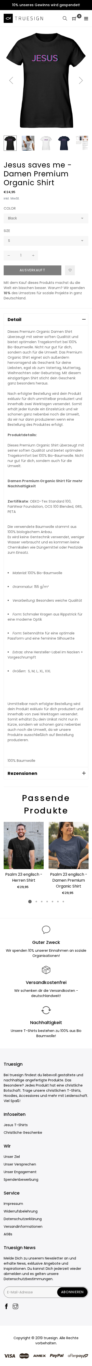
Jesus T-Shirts (16, 1124)
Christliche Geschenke (23, 1132)
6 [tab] (57, 901)
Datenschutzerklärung (23, 1218)
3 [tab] (41, 901)
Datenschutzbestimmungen (28, 1278)
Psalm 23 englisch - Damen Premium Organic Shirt (68, 880)
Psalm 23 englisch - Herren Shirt (23, 877)
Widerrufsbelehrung (21, 1211)
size (7, 230)
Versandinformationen (23, 1226)
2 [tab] (36, 901)
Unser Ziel (12, 1156)
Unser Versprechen (20, 1164)
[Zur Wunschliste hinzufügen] (70, 270)
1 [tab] (30, 901)
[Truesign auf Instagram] (15, 1307)
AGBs (8, 1234)
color (10, 208)
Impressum (13, 1203)
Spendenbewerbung (21, 1179)
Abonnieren (72, 1291)
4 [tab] (47, 901)
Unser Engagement (20, 1171)
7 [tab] (63, 901)
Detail (14, 319)
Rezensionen (22, 773)
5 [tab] (52, 901)
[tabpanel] (23, 856)
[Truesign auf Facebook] (6, 1307)
